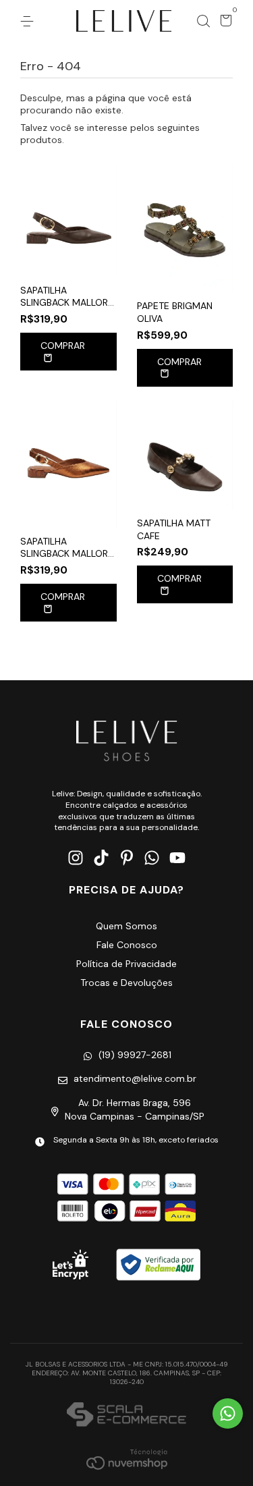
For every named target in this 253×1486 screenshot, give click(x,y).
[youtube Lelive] (177, 858)
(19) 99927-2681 (135, 1055)
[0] (224, 22)
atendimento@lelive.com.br (135, 1078)
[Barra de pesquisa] (203, 21)
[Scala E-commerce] (126, 1415)
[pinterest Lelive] (127, 858)
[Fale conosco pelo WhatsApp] (228, 1413)
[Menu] (29, 21)
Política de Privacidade (126, 964)
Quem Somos (126, 926)
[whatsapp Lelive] (152, 858)
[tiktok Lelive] (101, 858)
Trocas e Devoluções (126, 982)
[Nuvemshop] (126, 1459)
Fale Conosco (126, 945)
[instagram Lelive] (75, 858)
